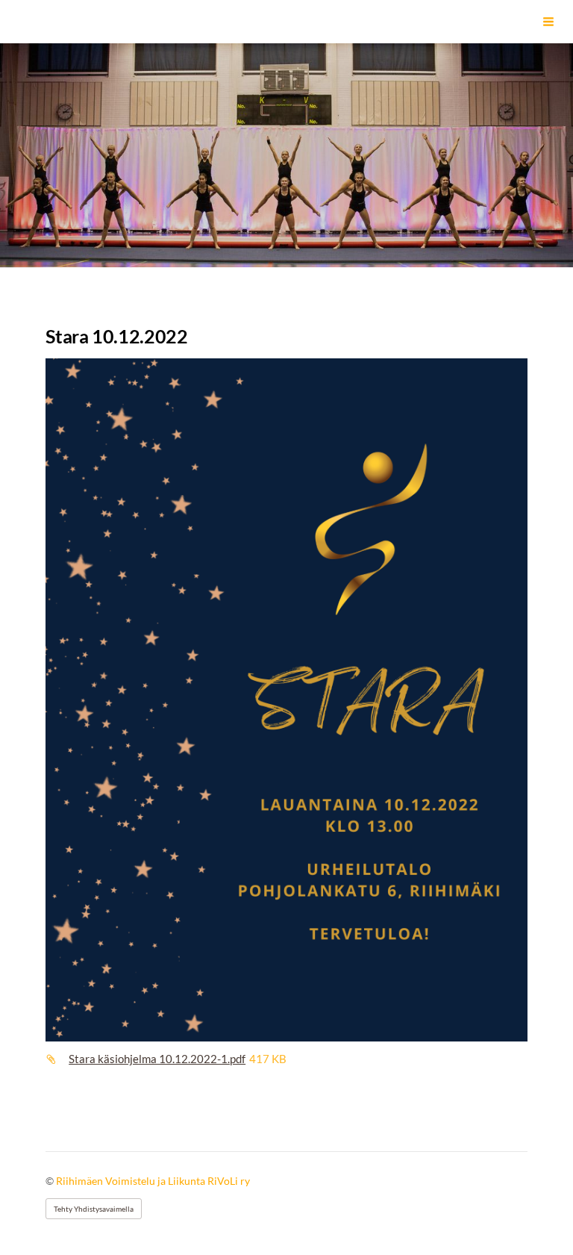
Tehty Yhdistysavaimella (94, 1208)
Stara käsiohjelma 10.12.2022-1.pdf (157, 1058)
